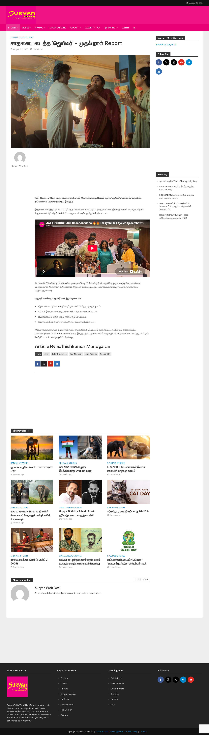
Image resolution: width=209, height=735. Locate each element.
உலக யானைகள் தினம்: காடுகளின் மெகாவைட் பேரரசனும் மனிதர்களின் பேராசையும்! (30, 515)
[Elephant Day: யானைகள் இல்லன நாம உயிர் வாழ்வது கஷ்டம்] (128, 447)
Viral (113, 704)
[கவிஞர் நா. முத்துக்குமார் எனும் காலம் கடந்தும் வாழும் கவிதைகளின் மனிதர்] (80, 540)
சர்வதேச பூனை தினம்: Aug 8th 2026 (128, 511)
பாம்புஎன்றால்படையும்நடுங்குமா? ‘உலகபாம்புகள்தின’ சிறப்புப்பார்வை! (126, 561)
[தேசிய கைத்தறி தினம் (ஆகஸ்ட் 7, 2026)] (32, 540)
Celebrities (116, 678)
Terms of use (102, 731)
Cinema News (18, 37)
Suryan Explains (57, 27)
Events (64, 715)
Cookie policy (131, 731)
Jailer (46, 354)
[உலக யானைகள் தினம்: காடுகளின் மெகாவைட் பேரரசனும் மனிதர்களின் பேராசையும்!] (32, 491)
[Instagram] (174, 62)
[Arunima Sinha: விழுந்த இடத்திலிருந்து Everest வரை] (80, 447)
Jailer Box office (59, 354)
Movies (114, 699)
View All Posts (141, 579)
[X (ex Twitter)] (166, 62)
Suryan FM (105, 354)
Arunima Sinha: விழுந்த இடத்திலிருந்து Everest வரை (75, 468)
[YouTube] (181, 62)
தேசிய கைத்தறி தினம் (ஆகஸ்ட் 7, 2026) (29, 561)
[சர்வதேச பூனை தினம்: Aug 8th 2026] (128, 491)
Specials (15, 463)
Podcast (74, 27)
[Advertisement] (92, 172)
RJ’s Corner (66, 709)
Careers (143, 731)
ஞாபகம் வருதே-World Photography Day (32, 468)
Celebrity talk (92, 27)
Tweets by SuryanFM (166, 44)
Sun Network (76, 354)
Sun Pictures (91, 354)
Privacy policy (116, 731)
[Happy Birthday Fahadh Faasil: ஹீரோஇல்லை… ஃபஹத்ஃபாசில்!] (80, 491)
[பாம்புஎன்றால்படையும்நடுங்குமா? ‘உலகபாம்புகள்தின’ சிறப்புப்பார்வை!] (128, 540)
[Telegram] (189, 62)
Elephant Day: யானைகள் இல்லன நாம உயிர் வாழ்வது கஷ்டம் (126, 468)
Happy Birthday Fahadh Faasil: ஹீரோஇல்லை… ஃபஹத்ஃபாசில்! (77, 513)
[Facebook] (159, 62)
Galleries (115, 693)
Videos (25, 27)
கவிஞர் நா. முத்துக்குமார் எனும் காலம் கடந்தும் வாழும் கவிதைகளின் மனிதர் (79, 561)
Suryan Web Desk (20, 166)
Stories (12, 27)
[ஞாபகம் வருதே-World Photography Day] (32, 447)
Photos (39, 27)
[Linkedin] (159, 71)
